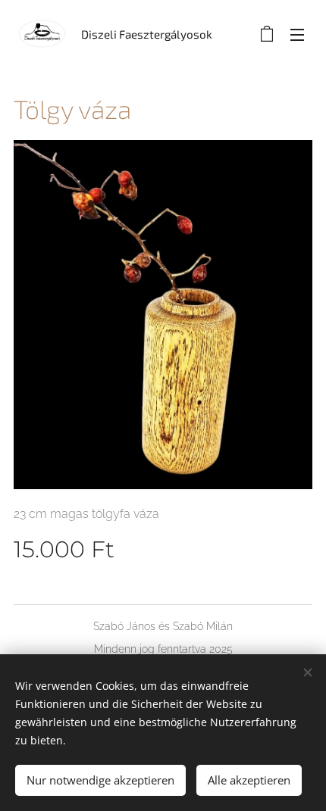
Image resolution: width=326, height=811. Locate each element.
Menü (297, 34)
